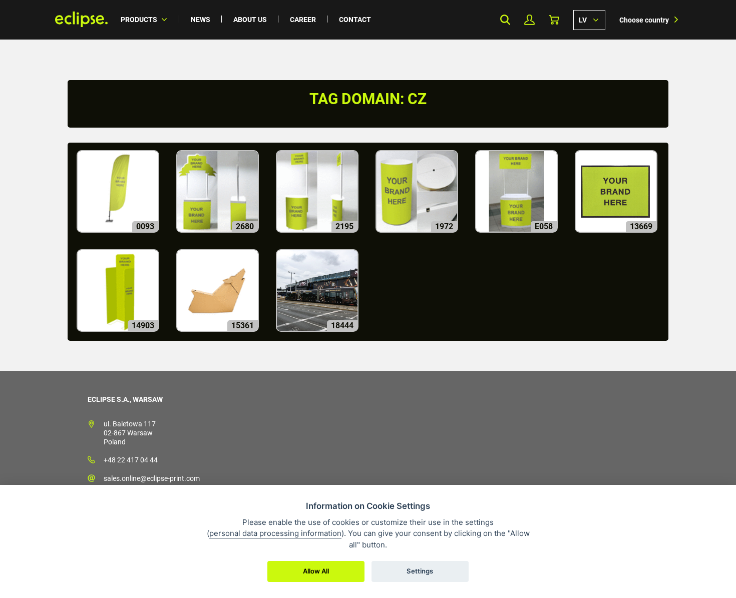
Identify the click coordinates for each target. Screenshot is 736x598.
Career (303, 20)
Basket (554, 20)
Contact (355, 20)
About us (250, 20)
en (589, 20)
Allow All (316, 571)
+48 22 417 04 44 (131, 460)
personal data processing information (275, 533)
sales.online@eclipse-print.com (152, 478)
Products (139, 20)
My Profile (529, 20)
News (200, 20)
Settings (420, 571)
